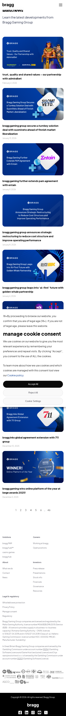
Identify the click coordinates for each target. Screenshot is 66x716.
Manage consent (9, 611)
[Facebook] (20, 712)
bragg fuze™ (8, 548)
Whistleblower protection (13, 602)
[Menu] (61, 4)
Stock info (37, 577)
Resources (37, 591)
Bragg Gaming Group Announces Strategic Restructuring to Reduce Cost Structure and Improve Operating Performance (27, 236)
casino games (8, 552)
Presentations (39, 573)
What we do (7, 568)
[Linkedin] (26, 712)
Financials (37, 582)
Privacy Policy (8, 607)
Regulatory (7, 616)
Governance (38, 586)
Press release (38, 568)
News (4, 577)
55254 (46, 649)
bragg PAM (7, 543)
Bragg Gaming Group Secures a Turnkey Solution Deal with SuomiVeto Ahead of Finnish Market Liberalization (30, 129)
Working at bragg (40, 543)
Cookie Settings (33, 401)
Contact (6, 573)
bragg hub (7, 557)
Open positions (40, 548)
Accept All (33, 384)
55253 (20, 659)
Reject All (33, 392)
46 (48, 510)
